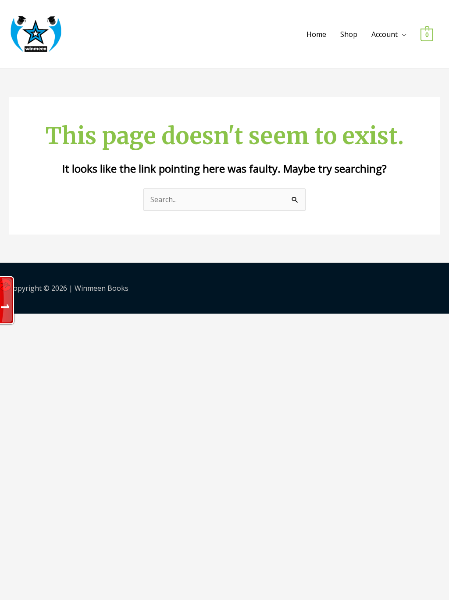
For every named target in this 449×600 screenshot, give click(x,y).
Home (316, 34)
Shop (348, 34)
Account (384, 34)
